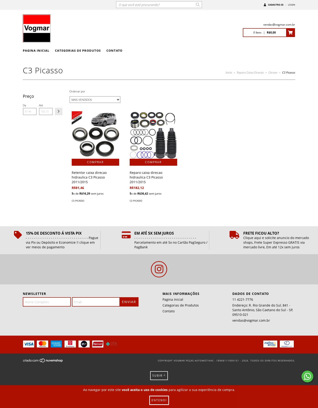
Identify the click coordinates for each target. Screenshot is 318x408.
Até (41, 105)
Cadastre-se (276, 4)
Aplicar (58, 111)
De (24, 105)
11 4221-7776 (242, 299)
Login (291, 4)
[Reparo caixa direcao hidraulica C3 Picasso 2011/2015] (153, 135)
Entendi (159, 400)
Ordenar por (77, 91)
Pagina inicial (36, 50)
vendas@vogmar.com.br (279, 25)
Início (229, 72)
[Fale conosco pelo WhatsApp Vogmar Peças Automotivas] (307, 376)
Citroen (272, 72)
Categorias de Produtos (78, 50)
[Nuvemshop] (43, 362)
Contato (114, 50)
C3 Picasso (78, 200)
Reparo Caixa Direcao (250, 72)
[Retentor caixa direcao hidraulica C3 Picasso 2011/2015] (95, 135)
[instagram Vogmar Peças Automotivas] (159, 269)
